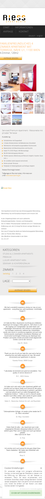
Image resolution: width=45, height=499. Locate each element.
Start (6, 27)
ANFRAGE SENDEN (11, 58)
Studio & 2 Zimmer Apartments (18, 253)
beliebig (6, 273)
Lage (6, 281)
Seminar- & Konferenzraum (16, 263)
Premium (7, 257)
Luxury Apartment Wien (14, 260)
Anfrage (8, 31)
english (40, 35)
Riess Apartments (14, 18)
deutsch (32, 35)
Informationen (24, 27)
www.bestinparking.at (13, 175)
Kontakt (23, 31)
